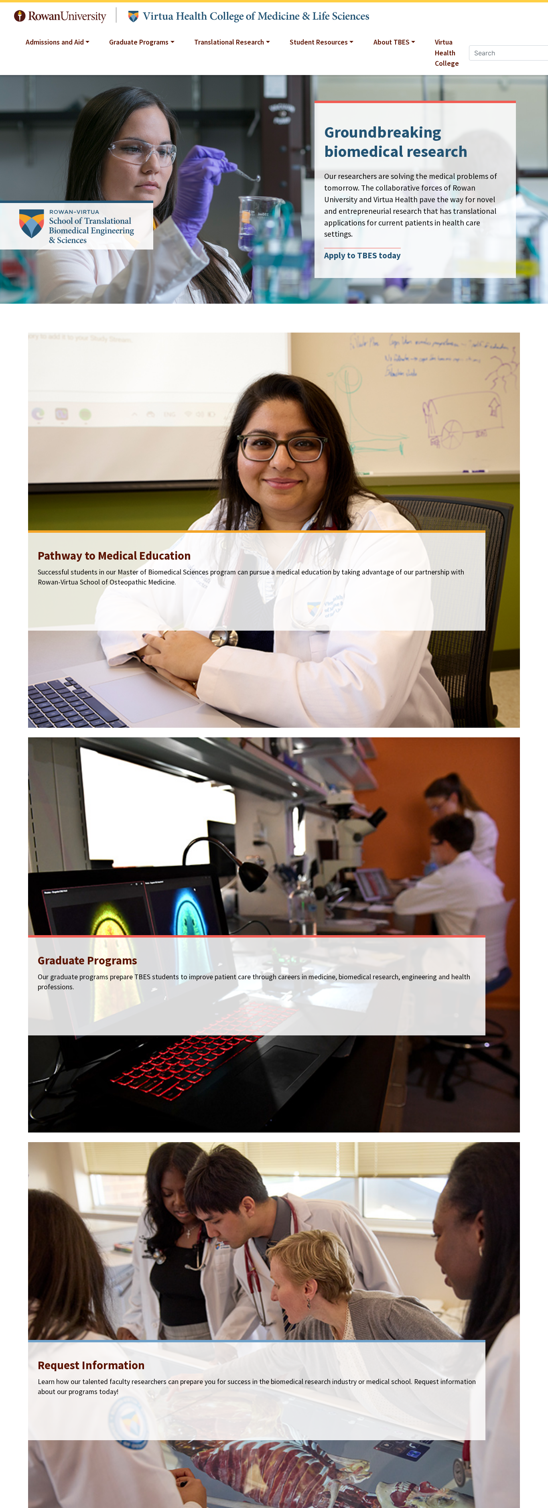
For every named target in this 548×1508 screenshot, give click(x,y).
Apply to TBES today (362, 255)
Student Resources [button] (319, 42)
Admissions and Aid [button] (55, 42)
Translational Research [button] (229, 42)
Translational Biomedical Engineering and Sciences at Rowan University (248, 15)
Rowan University (60, 15)
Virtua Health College (447, 53)
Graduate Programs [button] (138, 42)
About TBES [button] (391, 42)
